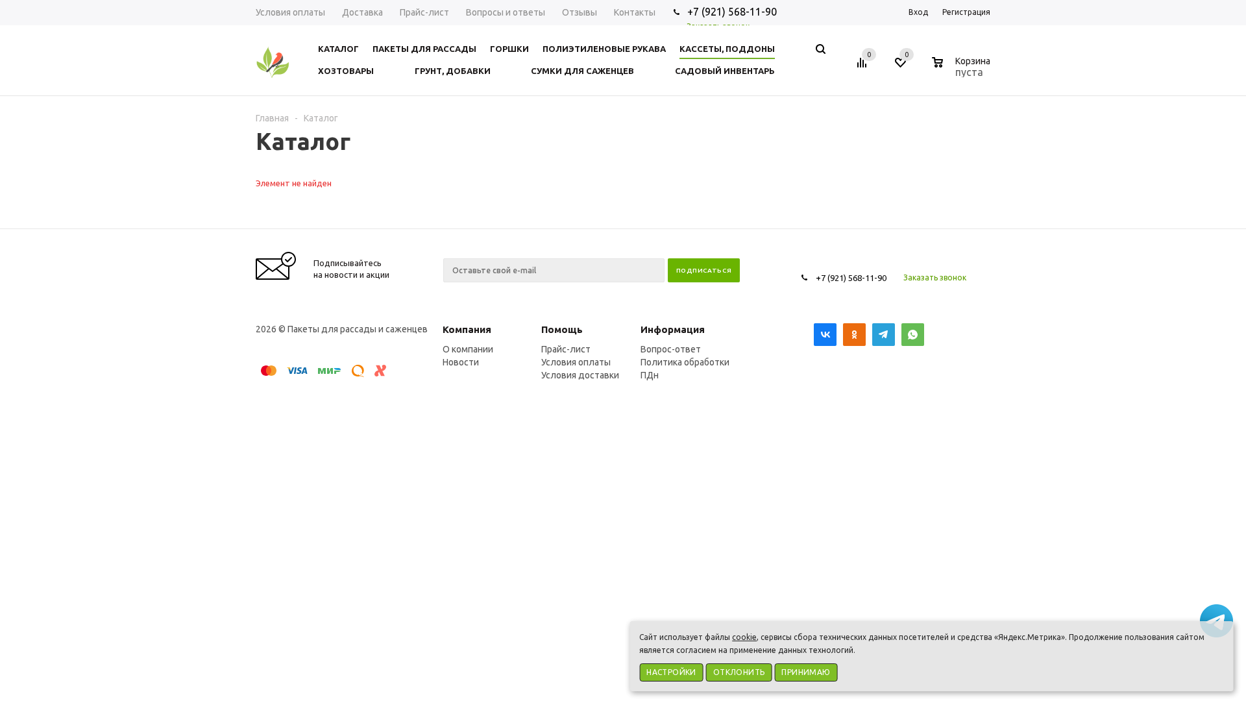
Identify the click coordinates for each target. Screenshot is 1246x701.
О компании (468, 349)
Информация (673, 329)
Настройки (671, 672)
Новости (461, 362)
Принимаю (805, 672)
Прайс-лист (566, 349)
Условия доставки (580, 375)
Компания (467, 329)
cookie (744, 637)
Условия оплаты (576, 362)
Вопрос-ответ (671, 349)
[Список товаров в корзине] (962, 70)
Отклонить (739, 672)
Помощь (562, 329)
